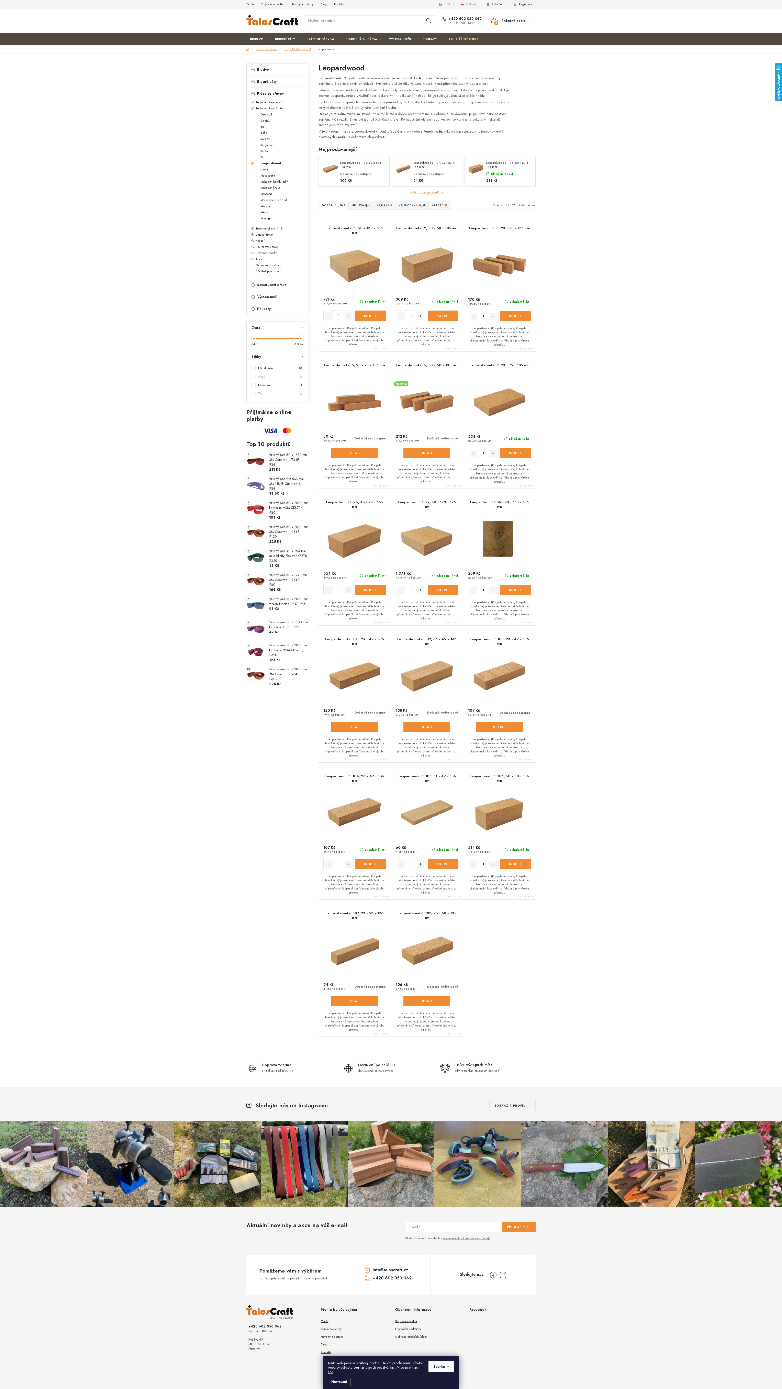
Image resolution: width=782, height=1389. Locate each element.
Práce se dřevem (270, 93)
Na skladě (280, 368)
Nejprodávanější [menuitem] (412, 205)
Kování (260, 259)
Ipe (262, 127)
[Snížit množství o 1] (329, 316)
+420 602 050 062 (465, 19)
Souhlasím (441, 1366)
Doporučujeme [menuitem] (333, 205)
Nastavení (339, 1381)
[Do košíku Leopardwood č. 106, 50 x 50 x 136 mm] (515, 864)
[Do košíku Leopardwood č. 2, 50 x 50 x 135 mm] (443, 316)
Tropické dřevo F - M (269, 108)
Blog (324, 4)
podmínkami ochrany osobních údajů (466, 1238)
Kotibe (264, 151)
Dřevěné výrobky (266, 253)
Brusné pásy (267, 81)
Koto (263, 157)
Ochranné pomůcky (268, 265)
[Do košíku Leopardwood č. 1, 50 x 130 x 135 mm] (370, 316)
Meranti (265, 206)
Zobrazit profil (509, 1106)
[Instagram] (503, 1275)
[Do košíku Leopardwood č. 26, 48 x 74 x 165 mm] (370, 590)
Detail (354, 453)
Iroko (263, 133)
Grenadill (266, 114)
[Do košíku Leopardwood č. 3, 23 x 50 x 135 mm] (515, 316)
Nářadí (260, 241)
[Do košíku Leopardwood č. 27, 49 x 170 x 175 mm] (443, 590)
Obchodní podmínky (408, 1329)
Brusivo (263, 69)
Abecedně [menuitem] (440, 205)
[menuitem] (258, 39)
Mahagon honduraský (274, 182)
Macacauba (267, 175)
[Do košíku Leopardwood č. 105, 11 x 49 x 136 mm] (443, 864)
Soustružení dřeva (272, 284)
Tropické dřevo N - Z (269, 228)
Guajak (265, 121)
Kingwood (266, 145)
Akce (280, 376)
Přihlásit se (518, 1227)
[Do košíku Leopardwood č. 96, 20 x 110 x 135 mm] (515, 590)
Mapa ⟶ (254, 1348)
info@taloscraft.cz (390, 1270)
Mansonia (266, 194)
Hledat (428, 20)
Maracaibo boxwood (273, 200)
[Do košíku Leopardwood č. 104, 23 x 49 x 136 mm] (370, 864)
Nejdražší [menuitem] (384, 205)
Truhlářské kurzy (331, 1329)
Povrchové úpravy (267, 247)
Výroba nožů (267, 296)
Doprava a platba (272, 4)
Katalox (265, 139)
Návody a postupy (302, 4)
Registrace (525, 4)
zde (330, 1372)
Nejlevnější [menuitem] (361, 205)
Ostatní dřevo (264, 235)
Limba (264, 169)
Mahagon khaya (270, 188)
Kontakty (339, 4)
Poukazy (264, 308)
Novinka (280, 385)
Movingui (266, 218)
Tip (280, 393)
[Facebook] (493, 1275)
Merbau (265, 212)
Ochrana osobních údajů (411, 1337)
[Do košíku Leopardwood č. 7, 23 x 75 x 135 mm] (515, 453)
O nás (250, 4)
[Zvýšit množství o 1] (348, 316)
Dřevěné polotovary (268, 271)
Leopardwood (270, 163)
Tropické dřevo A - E (269, 102)
